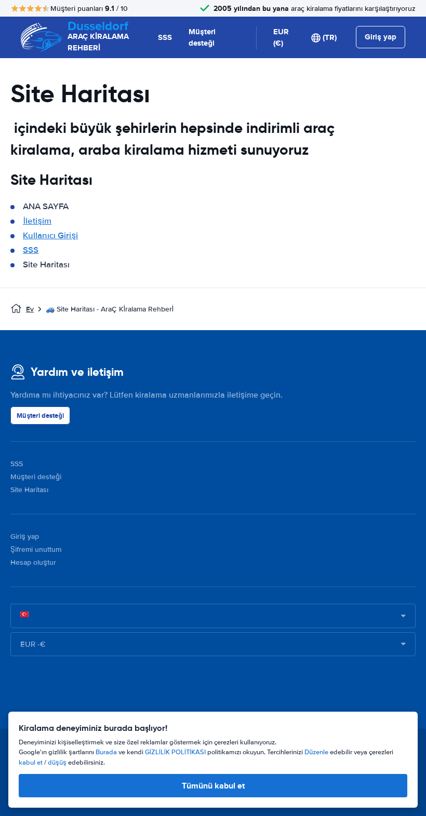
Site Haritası (29, 489)
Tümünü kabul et (213, 786)
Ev (30, 309)
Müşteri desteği (202, 37)
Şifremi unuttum (35, 549)
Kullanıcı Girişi (50, 235)
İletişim (37, 220)
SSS (165, 37)
